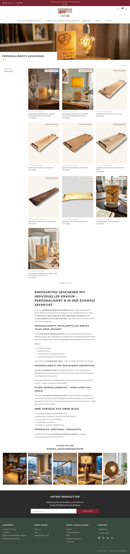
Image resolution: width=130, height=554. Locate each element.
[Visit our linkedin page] (9, 3)
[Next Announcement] (84, 3)
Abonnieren (88, 511)
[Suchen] (118, 9)
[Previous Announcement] (46, 3)
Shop (98, 21)
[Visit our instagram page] (6, 3)
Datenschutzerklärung (73, 539)
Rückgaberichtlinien (72, 532)
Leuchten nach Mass (9, 529)
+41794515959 (19, 3)
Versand (69, 529)
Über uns (87, 21)
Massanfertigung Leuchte (29, 21)
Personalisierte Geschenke (11, 539)
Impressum (70, 542)
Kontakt (109, 21)
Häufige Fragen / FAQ (42, 535)
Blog (36, 532)
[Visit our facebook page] (3, 3)
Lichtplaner (6, 532)
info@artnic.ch (102, 529)
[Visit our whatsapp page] (12, 3)
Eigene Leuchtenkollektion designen (62, 21)
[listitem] (65, 3)
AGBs (68, 535)
